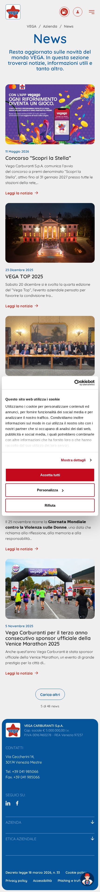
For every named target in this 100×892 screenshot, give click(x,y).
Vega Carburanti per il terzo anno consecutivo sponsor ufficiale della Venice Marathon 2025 (48, 637)
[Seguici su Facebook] (17, 803)
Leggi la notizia (19, 193)
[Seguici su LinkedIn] (8, 803)
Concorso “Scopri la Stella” (38, 157)
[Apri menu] (91, 12)
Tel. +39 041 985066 (22, 771)
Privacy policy (16, 880)
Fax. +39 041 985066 (23, 776)
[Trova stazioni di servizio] (64, 12)
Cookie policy (76, 872)
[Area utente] (77, 11)
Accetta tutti (50, 475)
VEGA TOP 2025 (24, 276)
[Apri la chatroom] (87, 879)
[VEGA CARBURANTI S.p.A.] (13, 730)
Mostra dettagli (73, 460)
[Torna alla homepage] (13, 11)
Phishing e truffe (70, 880)
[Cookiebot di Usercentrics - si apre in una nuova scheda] (74, 383)
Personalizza (47, 490)
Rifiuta (50, 505)
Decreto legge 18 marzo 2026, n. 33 (33, 872)
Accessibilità (42, 880)
